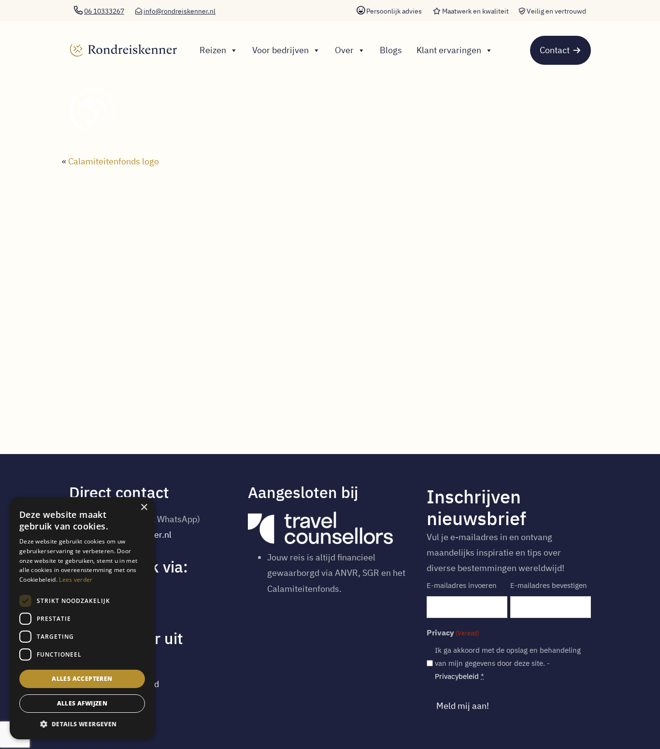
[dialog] (82, 618)
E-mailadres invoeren (462, 585)
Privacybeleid (457, 676)
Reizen (213, 50)
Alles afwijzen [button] (82, 703)
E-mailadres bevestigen (548, 585)
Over (344, 50)
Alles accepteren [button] (82, 679)
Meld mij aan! (462, 705)
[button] (82, 724)
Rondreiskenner (120, 41)
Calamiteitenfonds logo (113, 161)
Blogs (391, 50)
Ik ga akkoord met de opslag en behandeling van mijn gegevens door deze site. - (508, 663)
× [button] (143, 507)
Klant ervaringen (448, 50)
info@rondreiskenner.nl (179, 11)
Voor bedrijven (280, 50)
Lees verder (75, 579)
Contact (555, 50)
